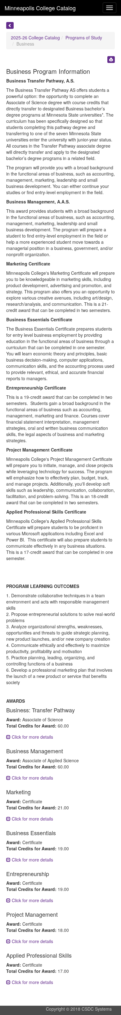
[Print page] (111, 59)
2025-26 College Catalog (35, 37)
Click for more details (32, 737)
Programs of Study (83, 37)
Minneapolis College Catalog (40, 8)
